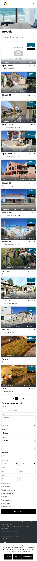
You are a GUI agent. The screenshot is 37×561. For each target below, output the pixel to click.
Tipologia (4, 460)
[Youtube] (5, 543)
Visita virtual (7, 507)
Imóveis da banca (9, 490)
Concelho (4, 445)
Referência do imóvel (8, 407)
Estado (3, 429)
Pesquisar (19, 511)
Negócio (4, 414)
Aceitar (8, 557)
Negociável (7, 500)
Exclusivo (6, 503)
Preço (3, 468)
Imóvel (3, 422)
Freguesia (4, 452)
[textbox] (9, 471)
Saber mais (27, 557)
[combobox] (9, 471)
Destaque (6, 483)
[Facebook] (2, 543)
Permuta (6, 497)
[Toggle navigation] (33, 4)
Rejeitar (17, 557)
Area (2, 475)
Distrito (3, 437)
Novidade (6, 487)
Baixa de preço (8, 493)
